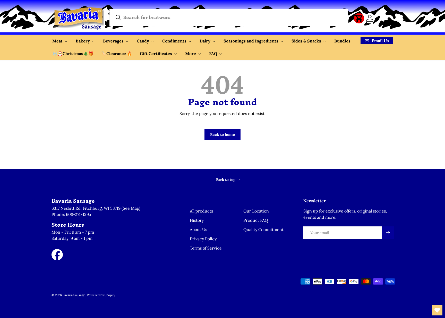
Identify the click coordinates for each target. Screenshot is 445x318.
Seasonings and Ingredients (251, 40)
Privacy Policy (203, 238)
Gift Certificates (156, 53)
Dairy (205, 40)
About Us (198, 229)
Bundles (342, 40)
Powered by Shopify (101, 295)
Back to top (226, 179)
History (197, 220)
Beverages (113, 40)
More (190, 53)
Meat (57, 40)
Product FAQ (255, 220)
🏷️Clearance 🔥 (116, 53)
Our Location (256, 211)
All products (201, 211)
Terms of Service (206, 248)
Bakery (83, 40)
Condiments (174, 40)
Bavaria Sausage (74, 295)
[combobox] (228, 17)
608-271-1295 (78, 214)
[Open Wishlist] (437, 310)
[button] (359, 18)
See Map (131, 208)
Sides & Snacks (306, 40)
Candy (143, 40)
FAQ (213, 53)
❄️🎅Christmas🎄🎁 (72, 53)
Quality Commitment (263, 229)
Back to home (222, 134)
